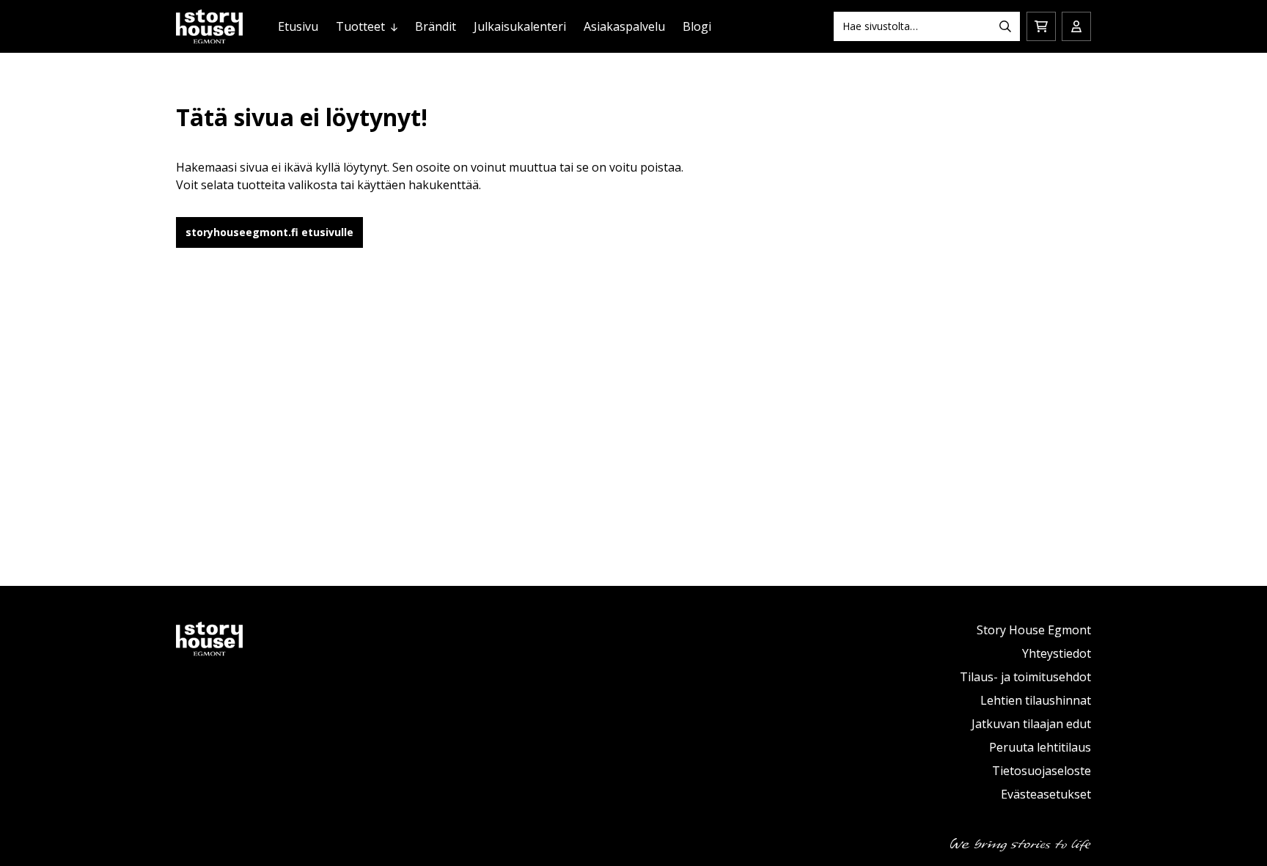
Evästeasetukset (1046, 794)
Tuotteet (360, 26)
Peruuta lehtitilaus (1040, 747)
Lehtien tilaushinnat (1035, 700)
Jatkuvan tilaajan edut (1031, 724)
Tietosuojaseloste (1041, 771)
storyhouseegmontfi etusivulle (269, 232)
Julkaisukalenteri (520, 26)
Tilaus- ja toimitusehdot (1025, 677)
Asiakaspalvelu (624, 26)
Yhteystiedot (1056, 653)
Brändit (435, 26)
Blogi (697, 26)
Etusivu (298, 26)
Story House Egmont (1034, 630)
